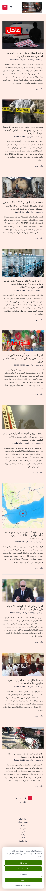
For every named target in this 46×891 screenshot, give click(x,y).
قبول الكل (23, 863)
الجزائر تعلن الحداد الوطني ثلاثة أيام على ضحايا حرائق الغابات (25, 607)
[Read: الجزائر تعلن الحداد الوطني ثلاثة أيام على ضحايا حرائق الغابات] (23, 590)
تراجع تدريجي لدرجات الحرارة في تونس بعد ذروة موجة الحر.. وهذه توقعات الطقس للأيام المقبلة (23, 437)
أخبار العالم (30, 212)
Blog (32, 59)
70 (16, 798)
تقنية (23, 832)
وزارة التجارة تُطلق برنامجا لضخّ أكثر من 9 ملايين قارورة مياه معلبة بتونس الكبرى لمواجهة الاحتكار (23, 284)
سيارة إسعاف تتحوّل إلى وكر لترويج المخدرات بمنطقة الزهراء (25, 54)
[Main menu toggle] (4, 7)
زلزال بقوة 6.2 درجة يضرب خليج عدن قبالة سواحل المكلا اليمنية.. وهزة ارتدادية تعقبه (24, 535)
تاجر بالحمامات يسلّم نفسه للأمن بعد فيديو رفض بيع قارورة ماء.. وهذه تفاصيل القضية (23, 358)
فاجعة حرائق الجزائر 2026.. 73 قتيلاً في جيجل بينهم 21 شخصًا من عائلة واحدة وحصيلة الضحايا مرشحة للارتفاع (23, 206)
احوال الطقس (29, 443)
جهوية (23, 59)
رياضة (23, 835)
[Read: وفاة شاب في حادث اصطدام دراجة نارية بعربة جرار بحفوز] (23, 738)
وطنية (28, 290)
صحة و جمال (23, 822)
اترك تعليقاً (40, 59)
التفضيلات (23, 874)
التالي (23, 802)
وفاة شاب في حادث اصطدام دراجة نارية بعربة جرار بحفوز (26, 755)
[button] (11, 7)
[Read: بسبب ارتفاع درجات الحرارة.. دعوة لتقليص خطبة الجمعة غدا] (23, 664)
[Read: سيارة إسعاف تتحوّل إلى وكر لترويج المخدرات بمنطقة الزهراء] (23, 35)
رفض (23, 880)
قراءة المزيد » (38, 89)
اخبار (28, 59)
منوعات (23, 828)
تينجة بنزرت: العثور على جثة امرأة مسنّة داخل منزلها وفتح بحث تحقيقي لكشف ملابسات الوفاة (23, 130)
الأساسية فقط (23, 869)
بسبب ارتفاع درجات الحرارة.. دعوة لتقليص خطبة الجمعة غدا (26, 681)
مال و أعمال (23, 841)
